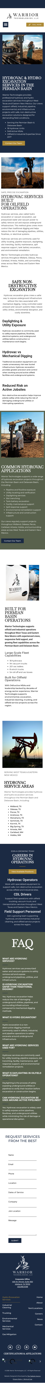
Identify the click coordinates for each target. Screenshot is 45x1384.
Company (12, 1202)
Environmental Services (9, 1319)
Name (11, 1155)
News (40, 1319)
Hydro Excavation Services (11, 1298)
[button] (6, 25)
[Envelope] (34, 1347)
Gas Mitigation (9, 1334)
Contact (39, 1325)
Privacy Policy (18, 1379)
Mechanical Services (8, 1327)
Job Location (14, 1211)
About (39, 1303)
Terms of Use (27, 1379)
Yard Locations (35, 1308)
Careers (39, 1314)
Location (12, 1183)
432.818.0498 (22, 1287)
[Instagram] (18, 1347)
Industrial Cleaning (7, 1306)
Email (10, 1164)
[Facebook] (10, 1347)
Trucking (6, 1313)
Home (40, 1297)
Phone (11, 1174)
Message (12, 1220)
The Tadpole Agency (34, 1376)
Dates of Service (16, 1192)
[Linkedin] (26, 1347)
